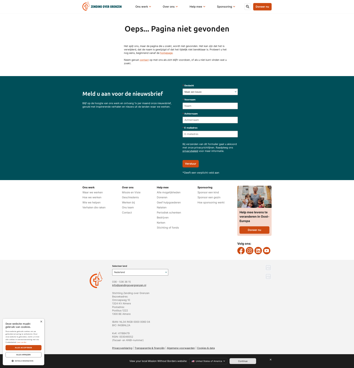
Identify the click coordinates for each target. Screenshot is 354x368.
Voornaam (189, 99)
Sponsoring (204, 187)
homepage (166, 53)
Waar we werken (92, 192)
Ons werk (88, 187)
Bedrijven (163, 217)
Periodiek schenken (169, 212)
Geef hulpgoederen (169, 202)
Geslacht (188, 85)
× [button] (41, 322)
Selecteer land (119, 266)
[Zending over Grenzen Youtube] (266, 250)
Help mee (163, 187)
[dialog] (23, 342)
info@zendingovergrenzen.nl (129, 285)
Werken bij (128, 202)
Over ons (128, 187)
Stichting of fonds (168, 227)
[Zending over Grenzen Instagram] (249, 250)
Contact (127, 212)
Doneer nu (254, 230)
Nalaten (161, 207)
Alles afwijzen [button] (23, 355)
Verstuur (190, 163)
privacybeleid (190, 151)
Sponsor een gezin (208, 197)
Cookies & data (206, 348)
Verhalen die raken (94, 207)
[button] (23, 360)
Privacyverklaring (122, 348)
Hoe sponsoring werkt (211, 202)
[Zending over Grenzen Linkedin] (258, 250)
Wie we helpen (91, 202)
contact (144, 59)
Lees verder (21, 342)
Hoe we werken (91, 197)
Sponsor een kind (208, 192)
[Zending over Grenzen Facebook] (241, 250)
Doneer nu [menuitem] (262, 6)
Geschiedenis (130, 197)
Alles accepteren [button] (23, 347)
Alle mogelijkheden (168, 192)
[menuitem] (105, 6)
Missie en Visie (131, 192)
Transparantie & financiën (150, 348)
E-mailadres (190, 127)
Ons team (128, 207)
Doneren (162, 197)
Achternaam (190, 113)
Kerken (161, 222)
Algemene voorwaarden (181, 348)
